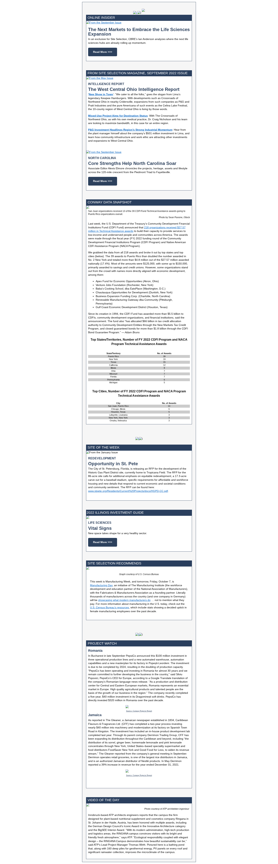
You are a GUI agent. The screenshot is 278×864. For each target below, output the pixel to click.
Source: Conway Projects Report (139, 711)
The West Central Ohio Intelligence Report (133, 89)
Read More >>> (102, 51)
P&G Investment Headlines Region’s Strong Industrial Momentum (130, 129)
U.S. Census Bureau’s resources (109, 607)
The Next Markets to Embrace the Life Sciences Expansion (139, 32)
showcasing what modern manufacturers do (124, 600)
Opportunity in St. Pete (113, 463)
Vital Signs (100, 528)
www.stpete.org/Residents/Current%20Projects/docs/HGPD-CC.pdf (128, 490)
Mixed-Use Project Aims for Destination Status (118, 115)
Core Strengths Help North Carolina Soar (132, 163)
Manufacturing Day (101, 585)
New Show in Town (101, 94)
